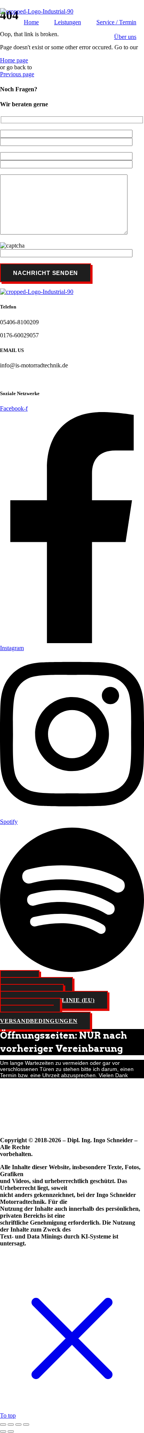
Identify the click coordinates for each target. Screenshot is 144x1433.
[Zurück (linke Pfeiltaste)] (3, 1431)
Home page (14, 60)
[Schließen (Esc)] (26, 1424)
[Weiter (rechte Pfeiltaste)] (11, 1431)
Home (31, 22)
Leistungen (67, 22)
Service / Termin (116, 22)
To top (8, 1415)
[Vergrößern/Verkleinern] (3, 1424)
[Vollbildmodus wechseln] (11, 1424)
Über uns (125, 37)
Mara (6, 1114)
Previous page (17, 74)
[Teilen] (18, 1424)
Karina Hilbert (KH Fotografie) (38, 1101)
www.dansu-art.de (38, 1114)
